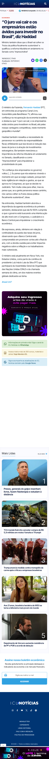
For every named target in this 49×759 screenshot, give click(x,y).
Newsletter (24, 721)
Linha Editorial (24, 728)
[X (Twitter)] (45, 60)
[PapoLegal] (32, 60)
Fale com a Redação (24, 731)
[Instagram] (12, 710)
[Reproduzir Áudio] (5, 98)
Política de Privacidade (24, 735)
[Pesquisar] (45, 3)
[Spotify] (36, 710)
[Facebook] (41, 60)
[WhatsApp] (37, 60)
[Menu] (4, 3)
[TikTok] (31, 710)
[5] (24, 627)
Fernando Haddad (31, 107)
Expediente (24, 725)
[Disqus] (24, 404)
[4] (24, 589)
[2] (24, 513)
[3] (24, 551)
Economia (6, 18)
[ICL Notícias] (24, 3)
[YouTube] (22, 710)
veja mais (41, 454)
